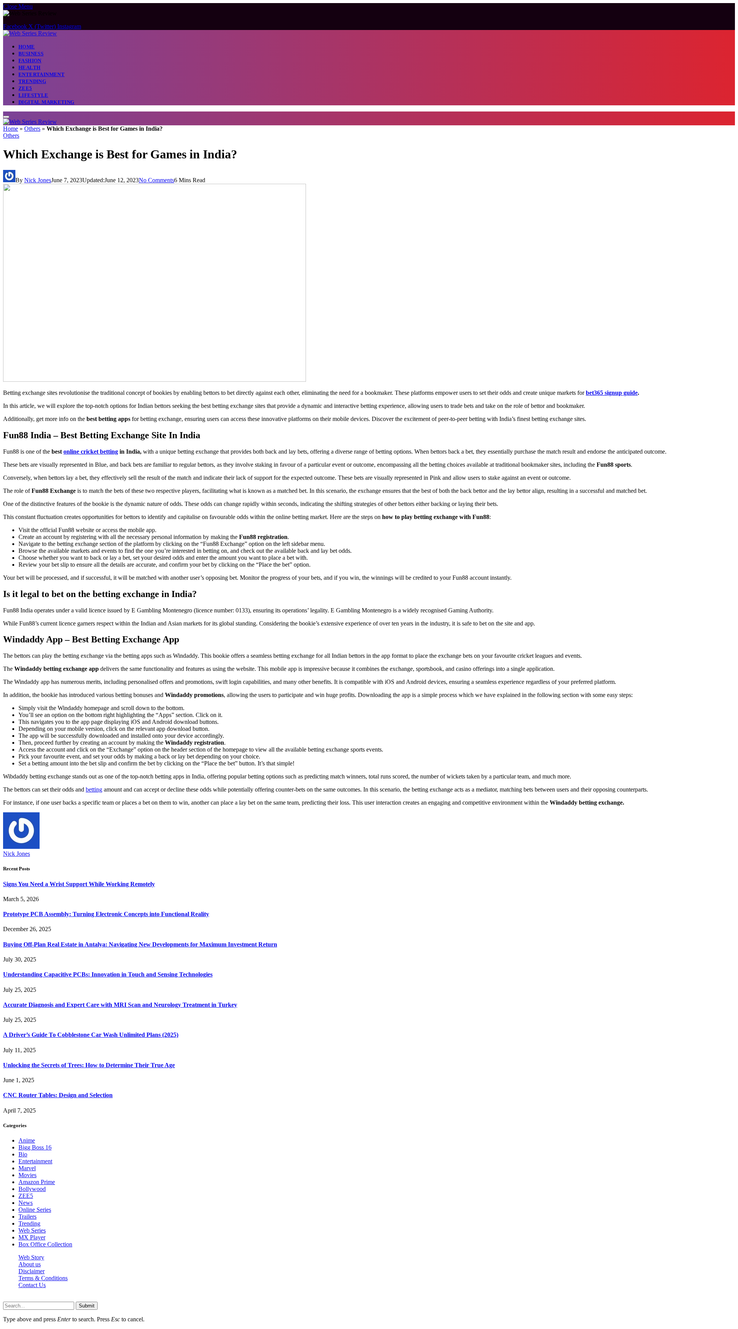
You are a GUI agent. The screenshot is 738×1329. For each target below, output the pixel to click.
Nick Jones (37, 180)
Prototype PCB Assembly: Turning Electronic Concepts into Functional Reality (106, 914)
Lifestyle (33, 95)
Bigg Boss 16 (35, 1147)
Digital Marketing (46, 102)
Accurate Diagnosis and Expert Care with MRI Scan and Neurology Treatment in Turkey (120, 1004)
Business (30, 54)
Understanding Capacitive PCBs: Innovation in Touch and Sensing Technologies (108, 974)
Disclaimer (31, 1271)
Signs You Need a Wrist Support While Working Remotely (79, 884)
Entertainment (41, 74)
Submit (87, 1306)
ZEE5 (25, 88)
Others (32, 128)
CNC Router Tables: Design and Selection (58, 1095)
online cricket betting (90, 451)
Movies (27, 1175)
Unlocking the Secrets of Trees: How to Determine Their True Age (89, 1065)
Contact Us (32, 1285)
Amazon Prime (36, 1182)
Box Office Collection (45, 1244)
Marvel (27, 1168)
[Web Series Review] (30, 33)
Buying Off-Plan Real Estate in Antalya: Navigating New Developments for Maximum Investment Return (140, 944)
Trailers (27, 1216)
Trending (32, 81)
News (25, 1202)
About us (29, 1264)
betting (94, 789)
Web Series (32, 1230)
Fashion (30, 60)
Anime (26, 1140)
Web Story (31, 1257)
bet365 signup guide (612, 392)
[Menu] (6, 117)
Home (26, 47)
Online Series (34, 1209)
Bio (22, 1154)
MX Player (31, 1237)
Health (29, 67)
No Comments (156, 180)
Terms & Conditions (43, 1278)
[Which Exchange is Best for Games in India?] (154, 379)
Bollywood (32, 1189)
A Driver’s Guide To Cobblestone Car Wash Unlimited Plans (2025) (90, 1034)
